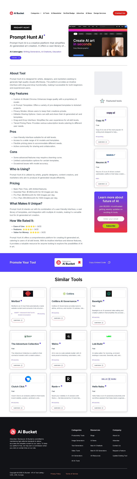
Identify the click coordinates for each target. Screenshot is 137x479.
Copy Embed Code (97, 262)
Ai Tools (46, 13)
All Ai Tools (76, 461)
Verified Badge (69, 13)
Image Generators (78, 440)
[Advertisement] (68, 4)
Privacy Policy (56, 474)
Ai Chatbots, (46, 52)
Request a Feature (119, 451)
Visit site (14, 57)
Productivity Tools (78, 435)
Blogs (92, 435)
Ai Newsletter (56, 13)
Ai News (89, 13)
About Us (116, 435)
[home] (17, 13)
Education (57, 52)
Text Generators (77, 446)
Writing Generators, (32, 52)
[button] (36, 13)
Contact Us (120, 13)
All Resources (95, 456)
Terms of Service (72, 474)
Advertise (80, 13)
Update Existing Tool (120, 456)
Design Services (100, 13)
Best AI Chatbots (96, 446)
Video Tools (76, 451)
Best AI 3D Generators (98, 451)
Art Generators (77, 456)
